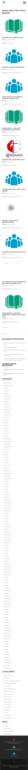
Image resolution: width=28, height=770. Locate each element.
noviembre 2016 (7, 630)
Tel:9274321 (14, 756)
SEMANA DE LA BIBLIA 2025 (12, 37)
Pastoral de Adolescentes (12, 227)
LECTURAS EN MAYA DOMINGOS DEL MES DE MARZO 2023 (14, 282)
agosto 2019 (6, 542)
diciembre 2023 (7, 406)
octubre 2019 (7, 537)
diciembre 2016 (7, 628)
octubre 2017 (7, 601)
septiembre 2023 (8, 414)
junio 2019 (6, 548)
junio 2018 (6, 580)
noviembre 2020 (7, 502)
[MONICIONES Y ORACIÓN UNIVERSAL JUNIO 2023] (14, 117)
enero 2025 (6, 393)
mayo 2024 (6, 401)
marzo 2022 (6, 462)
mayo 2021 (6, 486)
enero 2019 (6, 561)
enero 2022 (6, 468)
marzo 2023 (6, 430)
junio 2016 (6, 644)
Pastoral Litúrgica (10, 135)
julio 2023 (6, 420)
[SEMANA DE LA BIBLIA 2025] (14, 26)
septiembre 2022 (8, 446)
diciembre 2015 (7, 660)
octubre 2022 (7, 444)
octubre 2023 (7, 412)
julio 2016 (6, 641)
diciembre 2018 (7, 564)
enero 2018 (6, 593)
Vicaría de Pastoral (8, 718)
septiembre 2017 (8, 604)
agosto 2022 (6, 449)
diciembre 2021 (7, 470)
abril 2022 (6, 460)
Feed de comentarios (8, 731)
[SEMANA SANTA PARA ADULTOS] (14, 241)
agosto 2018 (6, 574)
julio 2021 (6, 481)
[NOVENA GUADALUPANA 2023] (14, 56)
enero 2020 (6, 529)
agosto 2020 (6, 510)
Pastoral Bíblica (10, 43)
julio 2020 (6, 513)
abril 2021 (6, 489)
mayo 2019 (6, 550)
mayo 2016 (6, 646)
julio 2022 (6, 452)
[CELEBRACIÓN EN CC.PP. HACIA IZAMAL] (14, 178)
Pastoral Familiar (7, 696)
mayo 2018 (6, 582)
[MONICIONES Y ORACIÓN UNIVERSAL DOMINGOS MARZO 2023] (14, 302)
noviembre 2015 (7, 662)
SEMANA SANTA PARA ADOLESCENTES (10, 221)
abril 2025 (6, 388)
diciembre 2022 (7, 438)
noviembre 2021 (7, 473)
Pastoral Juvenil (7, 699)
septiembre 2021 (8, 478)
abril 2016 (6, 649)
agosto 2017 (6, 606)
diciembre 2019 (7, 532)
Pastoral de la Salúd (8, 691)
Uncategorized (7, 715)
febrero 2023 (7, 433)
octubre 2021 (7, 476)
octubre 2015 (7, 665)
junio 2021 (6, 484)
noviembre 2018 (7, 566)
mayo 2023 (6, 425)
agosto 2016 (6, 638)
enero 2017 (6, 625)
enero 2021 (6, 497)
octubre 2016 (7, 633)
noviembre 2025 (7, 382)
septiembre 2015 (8, 668)
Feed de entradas (7, 728)
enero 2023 (6, 436)
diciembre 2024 (7, 396)
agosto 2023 (6, 417)
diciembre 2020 (7, 500)
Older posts (5, 327)
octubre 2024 (7, 398)
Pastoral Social (7, 707)
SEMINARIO (9, 165)
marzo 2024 (6, 404)
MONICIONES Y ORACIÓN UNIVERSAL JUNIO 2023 (11, 129)
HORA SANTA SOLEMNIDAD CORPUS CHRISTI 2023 (12, 97)
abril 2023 (6, 428)
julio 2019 (6, 545)
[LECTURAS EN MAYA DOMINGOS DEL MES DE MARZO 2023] (14, 270)
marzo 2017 (6, 620)
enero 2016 (6, 657)
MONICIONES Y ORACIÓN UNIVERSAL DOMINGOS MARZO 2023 (13, 314)
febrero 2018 (7, 590)
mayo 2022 (6, 457)
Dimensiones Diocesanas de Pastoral (12, 680)
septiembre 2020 (8, 508)
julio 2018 (6, 577)
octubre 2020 (7, 505)
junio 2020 (6, 516)
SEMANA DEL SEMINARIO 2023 (13, 159)
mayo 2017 (6, 614)
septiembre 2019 (8, 540)
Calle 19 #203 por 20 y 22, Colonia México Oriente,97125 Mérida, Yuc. (14, 742)
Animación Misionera (8, 675)
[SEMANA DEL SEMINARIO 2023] (14, 148)
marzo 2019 (6, 556)
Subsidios (19, 72)
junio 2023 (6, 422)
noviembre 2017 (7, 598)
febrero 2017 (7, 622)
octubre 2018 (7, 569)
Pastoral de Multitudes (11, 72)
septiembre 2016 (8, 636)
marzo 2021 (6, 492)
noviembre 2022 (7, 441)
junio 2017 (6, 612)
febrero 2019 (7, 558)
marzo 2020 (6, 524)
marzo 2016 (6, 652)
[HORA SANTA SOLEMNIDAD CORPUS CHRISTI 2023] (14, 86)
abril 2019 (6, 553)
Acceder (5, 725)
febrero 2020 (7, 526)
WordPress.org (7, 733)
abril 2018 (6, 585)
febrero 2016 (7, 654)
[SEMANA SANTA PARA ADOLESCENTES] (14, 209)
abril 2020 (6, 521)
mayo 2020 (6, 518)
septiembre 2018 (8, 572)
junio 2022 (6, 454)
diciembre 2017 (7, 596)
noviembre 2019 (7, 534)
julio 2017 (6, 609)
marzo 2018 (6, 588)
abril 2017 (6, 617)
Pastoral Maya (10, 289)
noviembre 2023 (7, 409)
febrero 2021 (7, 494)
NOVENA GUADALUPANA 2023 (13, 67)
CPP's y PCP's (7, 678)
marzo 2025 (6, 390)
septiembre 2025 (8, 385)
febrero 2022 (7, 465)
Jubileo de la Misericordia (10, 683)
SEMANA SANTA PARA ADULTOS (14, 252)
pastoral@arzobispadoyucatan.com (14, 749)
